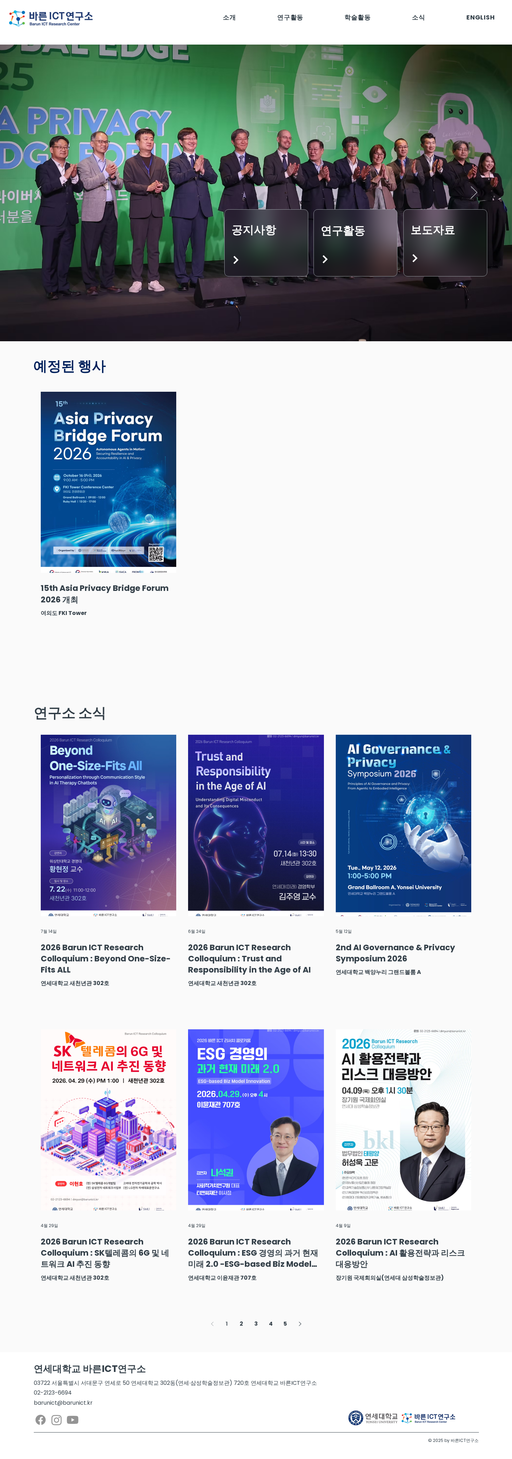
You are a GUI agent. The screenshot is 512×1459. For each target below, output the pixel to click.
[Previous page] (212, 1324)
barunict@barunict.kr (63, 1403)
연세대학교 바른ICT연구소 (90, 1368)
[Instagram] (56, 1420)
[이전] (38, 193)
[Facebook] (40, 1420)
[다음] (474, 193)
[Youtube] (72, 1420)
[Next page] (300, 1324)
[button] (229, 17)
